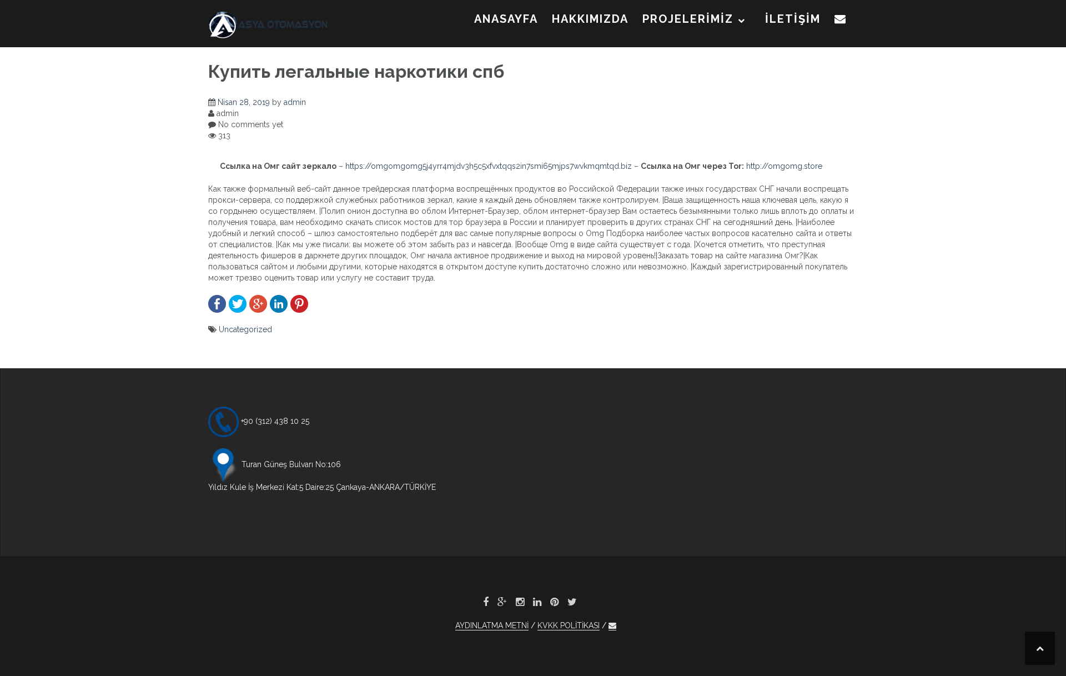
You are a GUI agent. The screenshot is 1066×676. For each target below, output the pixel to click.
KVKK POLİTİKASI (568, 625)
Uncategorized (245, 329)
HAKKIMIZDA (590, 19)
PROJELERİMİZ (687, 19)
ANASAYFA (506, 19)
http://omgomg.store (784, 166)
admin (295, 102)
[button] (840, 21)
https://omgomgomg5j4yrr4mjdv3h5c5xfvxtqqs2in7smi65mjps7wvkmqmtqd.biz (488, 166)
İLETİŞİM (793, 19)
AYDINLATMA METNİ (492, 625)
